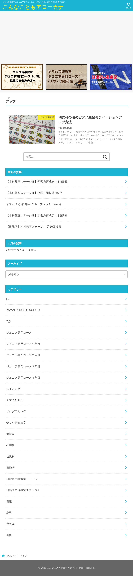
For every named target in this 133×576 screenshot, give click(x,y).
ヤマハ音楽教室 (16, 422)
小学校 (10, 445)
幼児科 (10, 456)
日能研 (10, 467)
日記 (9, 501)
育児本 (10, 523)
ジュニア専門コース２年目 (23, 355)
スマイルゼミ (14, 400)
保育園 (10, 433)
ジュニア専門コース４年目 (23, 377)
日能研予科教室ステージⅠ (23, 478)
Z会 (8, 321)
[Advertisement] (66, 37)
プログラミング (16, 411)
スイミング (13, 388)
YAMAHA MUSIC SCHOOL (23, 309)
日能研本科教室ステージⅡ (23, 490)
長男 (9, 535)
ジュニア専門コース (19, 332)
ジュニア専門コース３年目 (23, 366)
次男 (9, 512)
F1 (8, 298)
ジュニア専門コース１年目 (23, 343)
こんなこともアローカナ (33, 7)
